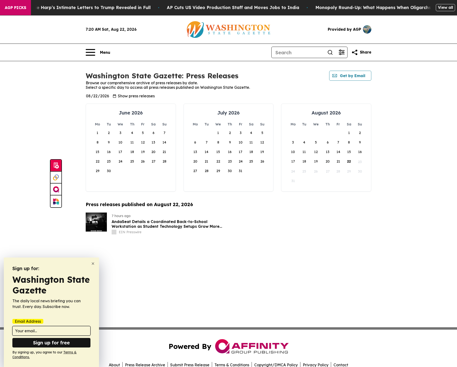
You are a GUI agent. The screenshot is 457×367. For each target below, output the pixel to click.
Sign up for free (51, 343)
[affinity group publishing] (55, 189)
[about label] (114, 232)
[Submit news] (55, 166)
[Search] (330, 52)
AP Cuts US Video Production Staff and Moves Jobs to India (233, 7)
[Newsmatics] (55, 201)
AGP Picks (15, 7)
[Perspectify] (55, 178)
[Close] (93, 263)
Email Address (28, 321)
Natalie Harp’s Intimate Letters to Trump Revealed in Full (87, 7)
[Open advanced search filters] (341, 52)
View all (445, 7)
